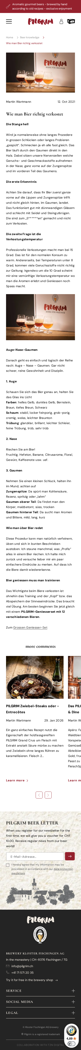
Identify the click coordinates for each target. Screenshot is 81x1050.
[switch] (71, 1043)
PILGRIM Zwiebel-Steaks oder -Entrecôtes (32, 709)
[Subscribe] (70, 856)
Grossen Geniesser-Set (30, 627)
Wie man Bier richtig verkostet (24, 43)
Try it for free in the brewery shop (29, 980)
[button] (71, 21)
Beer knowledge (29, 37)
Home (9, 37)
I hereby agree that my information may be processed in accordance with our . (42, 869)
